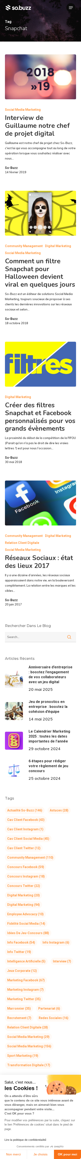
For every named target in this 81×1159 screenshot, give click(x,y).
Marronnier (19, 1008)
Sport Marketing (22, 1055)
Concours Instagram (26, 876)
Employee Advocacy (25, 914)
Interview (62, 961)
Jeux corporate (22, 971)
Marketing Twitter (24, 999)
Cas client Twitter (23, 848)
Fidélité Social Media (26, 923)
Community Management (24, 246)
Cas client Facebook (26, 820)
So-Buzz (11, 168)
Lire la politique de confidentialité (25, 1139)
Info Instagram (56, 942)
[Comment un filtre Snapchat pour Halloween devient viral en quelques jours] (40, 213)
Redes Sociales (53, 1018)
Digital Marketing (58, 246)
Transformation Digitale (28, 1065)
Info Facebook (21, 942)
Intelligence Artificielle (26, 961)
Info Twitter (19, 952)
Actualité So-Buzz (24, 810)
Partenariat (49, 1008)
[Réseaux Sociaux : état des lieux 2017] (40, 503)
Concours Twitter (23, 886)
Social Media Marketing (23, 109)
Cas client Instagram (25, 829)
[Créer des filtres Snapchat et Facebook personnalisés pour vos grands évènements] (40, 364)
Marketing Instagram (25, 989)
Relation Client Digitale (22, 543)
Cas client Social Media (28, 838)
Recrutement (19, 1018)
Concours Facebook (25, 867)
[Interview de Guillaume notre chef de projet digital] (40, 76)
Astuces (59, 810)
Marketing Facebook (26, 980)
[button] (70, 7)
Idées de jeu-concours (28, 933)
